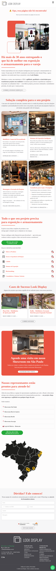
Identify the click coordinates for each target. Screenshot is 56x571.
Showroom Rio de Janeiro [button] (12, 412)
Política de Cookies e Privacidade (28, 566)
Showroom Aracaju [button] (10, 421)
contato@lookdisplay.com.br (7, 549)
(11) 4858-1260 (6, 547)
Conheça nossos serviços (13, 90)
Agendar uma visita (27, 372)
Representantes (29, 555)
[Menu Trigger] (53, 2)
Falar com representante (12, 432)
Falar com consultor (12, 242)
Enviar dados (28, 528)
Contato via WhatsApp (8, 546)
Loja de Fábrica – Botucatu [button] (12, 426)
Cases (26, 552)
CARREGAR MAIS (28, 321)
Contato (26, 557)
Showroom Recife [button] (9, 416)
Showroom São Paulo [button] (10, 407)
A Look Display (28, 547)
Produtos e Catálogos (31, 551)
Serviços (27, 549)
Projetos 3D (27, 554)
